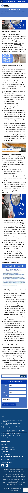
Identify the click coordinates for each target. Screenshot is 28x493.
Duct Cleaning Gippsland (8, 449)
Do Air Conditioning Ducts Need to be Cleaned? (12, 420)
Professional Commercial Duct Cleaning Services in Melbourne (13, 427)
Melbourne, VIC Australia (7, 459)
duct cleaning (17, 43)
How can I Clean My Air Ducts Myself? (12, 433)
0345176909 (21, 1)
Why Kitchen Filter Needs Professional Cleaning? (12, 424)
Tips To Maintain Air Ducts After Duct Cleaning (12, 436)
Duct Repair (15, 11)
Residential (8, 11)
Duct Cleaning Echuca (8, 445)
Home (2, 11)
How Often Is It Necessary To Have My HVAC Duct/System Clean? (14, 431)
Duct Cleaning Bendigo (8, 447)
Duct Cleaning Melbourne (15, 488)
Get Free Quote (10, 1)
